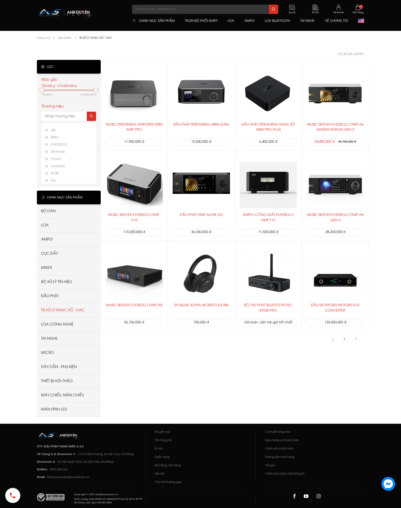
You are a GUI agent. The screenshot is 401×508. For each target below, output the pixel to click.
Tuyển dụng (162, 457)
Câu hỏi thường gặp (168, 482)
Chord (56, 159)
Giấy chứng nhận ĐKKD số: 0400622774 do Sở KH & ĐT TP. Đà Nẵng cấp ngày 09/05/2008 (108, 501)
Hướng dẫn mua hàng (279, 457)
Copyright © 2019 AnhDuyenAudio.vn (96, 495)
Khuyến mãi (162, 432)
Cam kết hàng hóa (277, 432)
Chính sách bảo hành (279, 448)
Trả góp (270, 465)
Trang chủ (43, 38)
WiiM (54, 137)
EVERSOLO (59, 144)
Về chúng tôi (163, 440)
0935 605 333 (59, 469)
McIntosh (58, 151)
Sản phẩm (64, 38)
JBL (53, 130)
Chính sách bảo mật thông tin (284, 473)
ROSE (55, 173)
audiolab (58, 166)
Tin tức (159, 448)
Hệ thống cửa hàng (168, 465)
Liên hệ (159, 473)
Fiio (53, 180)
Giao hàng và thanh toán (282, 440)
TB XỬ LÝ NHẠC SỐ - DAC (95, 38)
